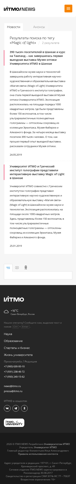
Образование (13, 341)
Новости (13, 27)
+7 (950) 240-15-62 (14, 376)
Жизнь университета (18, 355)
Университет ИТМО (45, 447)
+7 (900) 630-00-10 (14, 366)
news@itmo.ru (12, 386)
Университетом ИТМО (57, 444)
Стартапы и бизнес (17, 348)
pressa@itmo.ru (13, 391)
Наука (8, 334)
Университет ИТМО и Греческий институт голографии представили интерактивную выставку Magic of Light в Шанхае (37, 172)
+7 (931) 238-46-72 (14, 371)
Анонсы (39, 27)
